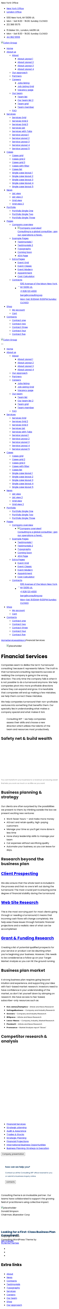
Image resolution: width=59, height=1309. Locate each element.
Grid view (17, 200)
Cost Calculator (26, 276)
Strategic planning (16, 1127)
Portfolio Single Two (22, 214)
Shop (9, 306)
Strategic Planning (16, 1137)
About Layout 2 (26, 62)
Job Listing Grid (26, 86)
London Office (14, 12)
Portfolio (11, 207)
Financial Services (16, 1124)
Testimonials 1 (25, 241)
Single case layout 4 (22, 183)
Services (11, 114)
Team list (22, 96)
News (9, 190)
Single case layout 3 (22, 179)
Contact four (19, 330)
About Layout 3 (26, 65)
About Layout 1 (25, 58)
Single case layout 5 (22, 186)
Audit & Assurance (16, 1131)
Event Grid (23, 262)
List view (16, 193)
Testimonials (13, 1284)
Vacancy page (25, 89)
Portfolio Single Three (23, 217)
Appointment (25, 273)
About (15, 55)
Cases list (17, 169)
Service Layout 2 (21, 138)
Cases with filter (20, 165)
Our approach (19, 72)
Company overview (22, 224)
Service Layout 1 (20, 134)
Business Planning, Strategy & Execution (28, 1148)
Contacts (17, 279)
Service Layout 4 (21, 145)
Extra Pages (18, 259)
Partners (17, 76)
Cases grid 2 (18, 159)
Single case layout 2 (22, 176)
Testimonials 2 (25, 245)
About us (11, 51)
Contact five (19, 334)
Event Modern (25, 269)
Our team (17, 93)
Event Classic (25, 266)
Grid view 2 (18, 203)
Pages (10, 221)
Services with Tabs (22, 131)
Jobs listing (24, 83)
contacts (10, 1182)
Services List (18, 127)
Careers (16, 79)
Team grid (23, 103)
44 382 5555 (13, 37)
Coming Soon (25, 252)
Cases (10, 152)
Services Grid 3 (20, 124)
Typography (24, 248)
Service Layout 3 (21, 141)
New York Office (15, 8)
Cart (14, 313)
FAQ (14, 110)
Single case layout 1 (22, 172)
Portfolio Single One (22, 210)
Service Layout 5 (21, 148)
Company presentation (13, 1154)
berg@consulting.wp (31, 295)
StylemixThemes (10, 1243)
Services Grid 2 (20, 121)
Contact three (20, 327)
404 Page (23, 255)
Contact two (19, 323)
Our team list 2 (25, 100)
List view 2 (17, 197)
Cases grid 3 (18, 162)
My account (18, 310)
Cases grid (17, 155)
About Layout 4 (26, 69)
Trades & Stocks (15, 1134)
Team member (26, 107)
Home (10, 48)
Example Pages (20, 238)
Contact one (19, 320)
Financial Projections (18, 1141)
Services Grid (19, 117)
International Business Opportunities (26, 1144)
